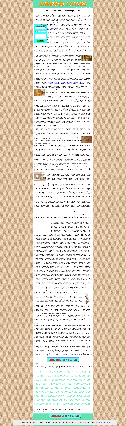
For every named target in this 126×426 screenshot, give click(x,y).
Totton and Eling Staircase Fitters (59, 391)
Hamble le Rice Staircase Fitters (82, 392)
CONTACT (80, 7)
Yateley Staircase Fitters (68, 400)
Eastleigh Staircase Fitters (61, 382)
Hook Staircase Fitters (67, 386)
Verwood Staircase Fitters (41, 387)
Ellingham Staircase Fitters (79, 388)
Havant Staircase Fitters (78, 378)
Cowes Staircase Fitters (41, 404)
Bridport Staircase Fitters (64, 372)
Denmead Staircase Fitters (58, 383)
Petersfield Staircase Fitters (77, 395)
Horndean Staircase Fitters (76, 370)
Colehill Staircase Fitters (62, 375)
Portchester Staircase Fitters (42, 399)
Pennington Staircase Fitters (78, 375)
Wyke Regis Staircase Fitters (53, 376)
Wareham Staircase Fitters (57, 380)
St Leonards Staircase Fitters (48, 372)
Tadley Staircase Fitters (69, 396)
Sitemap (36, 414)
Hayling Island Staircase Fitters (60, 399)
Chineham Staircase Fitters (75, 402)
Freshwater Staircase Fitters (53, 396)
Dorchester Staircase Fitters (42, 402)
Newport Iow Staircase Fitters (83, 386)
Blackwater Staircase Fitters (83, 403)
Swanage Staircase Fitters (84, 398)
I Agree (109, 422)
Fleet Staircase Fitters (70, 379)
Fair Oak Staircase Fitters (83, 376)
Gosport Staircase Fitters (77, 399)
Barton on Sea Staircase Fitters (53, 379)
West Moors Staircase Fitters (70, 374)
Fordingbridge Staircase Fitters (43, 378)
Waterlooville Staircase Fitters (64, 384)
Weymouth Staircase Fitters (61, 378)
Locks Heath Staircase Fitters (58, 395)
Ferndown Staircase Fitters (47, 388)
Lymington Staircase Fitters (62, 388)
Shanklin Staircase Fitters (46, 375)
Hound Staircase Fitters (73, 383)
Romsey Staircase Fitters (60, 370)
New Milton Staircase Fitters (59, 402)
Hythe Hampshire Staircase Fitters (63, 392)
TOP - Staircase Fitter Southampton (43, 411)
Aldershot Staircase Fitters (67, 398)
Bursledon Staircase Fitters (72, 371)
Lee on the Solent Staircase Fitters (76, 394)
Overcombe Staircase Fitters (83, 400)
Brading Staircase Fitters (72, 380)
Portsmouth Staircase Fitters (83, 390)
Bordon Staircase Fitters (84, 379)
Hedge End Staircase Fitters (58, 394)
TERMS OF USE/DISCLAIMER (87, 7)
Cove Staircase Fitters (76, 391)
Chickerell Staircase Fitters (47, 384)
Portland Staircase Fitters (46, 392)
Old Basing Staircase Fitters (52, 390)
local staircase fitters (70, 301)
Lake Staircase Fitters (46, 382)
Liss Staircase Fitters (56, 387)
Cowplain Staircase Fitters (80, 372)
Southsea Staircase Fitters (53, 374)
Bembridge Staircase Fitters (71, 387)
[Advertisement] (42, 227)
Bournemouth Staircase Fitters (79, 382)
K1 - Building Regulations (52, 83)
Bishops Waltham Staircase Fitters (49, 398)
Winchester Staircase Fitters (52, 400)
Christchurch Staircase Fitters (54, 371)
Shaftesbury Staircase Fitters (75, 404)
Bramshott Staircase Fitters (41, 380)
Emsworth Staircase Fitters (81, 384)
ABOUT (77, 7)
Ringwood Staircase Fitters (41, 391)
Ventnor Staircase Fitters (68, 390)
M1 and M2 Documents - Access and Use (75, 83)
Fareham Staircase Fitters (67, 403)
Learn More (103, 422)
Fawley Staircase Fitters (52, 403)
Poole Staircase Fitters (68, 376)
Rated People (50, 28)
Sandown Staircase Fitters (52, 386)
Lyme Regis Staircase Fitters (42, 394)
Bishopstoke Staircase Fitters (57, 404)
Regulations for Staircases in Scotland (57, 82)
